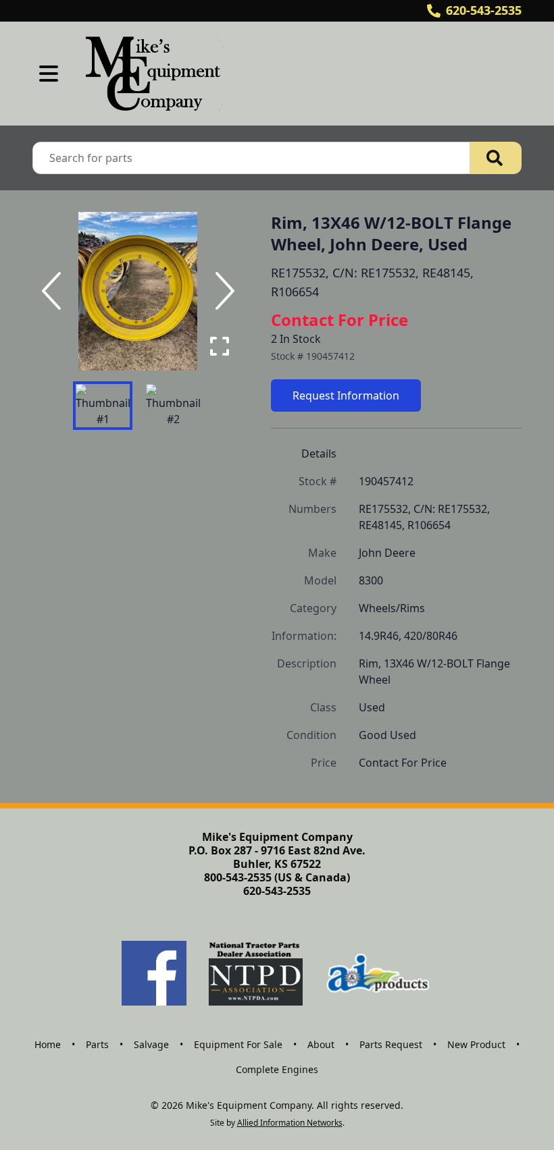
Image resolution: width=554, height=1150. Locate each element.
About (320, 1044)
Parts (97, 1044)
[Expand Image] (219, 346)
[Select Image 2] (173, 405)
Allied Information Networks (290, 1122)
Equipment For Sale (238, 1044)
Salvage (151, 1044)
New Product (476, 1044)
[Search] (496, 158)
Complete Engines (277, 1069)
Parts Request (390, 1044)
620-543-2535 (484, 10)
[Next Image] (222, 290)
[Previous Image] (54, 290)
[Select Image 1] (102, 405)
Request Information (346, 395)
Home (47, 1044)
